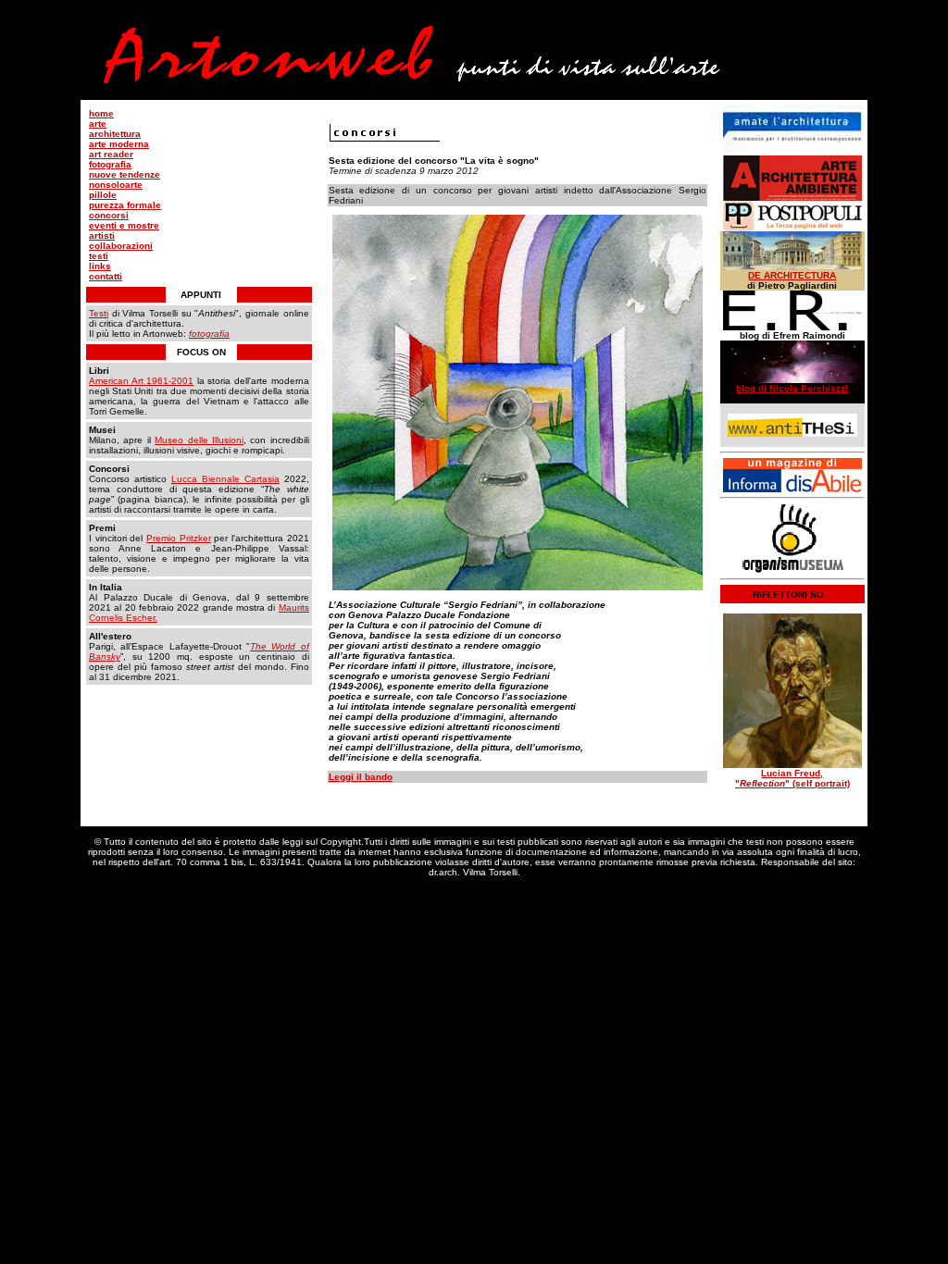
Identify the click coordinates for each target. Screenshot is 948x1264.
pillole (103, 195)
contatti (105, 276)
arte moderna (119, 144)
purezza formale (125, 205)
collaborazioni (121, 246)
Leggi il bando (361, 777)
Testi (98, 313)
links (100, 266)
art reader (111, 154)
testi (98, 256)
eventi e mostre (124, 225)
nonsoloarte (116, 185)
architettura (115, 134)
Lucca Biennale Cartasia (225, 479)
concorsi (109, 215)
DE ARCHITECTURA (792, 275)
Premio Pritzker (178, 538)
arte (97, 123)
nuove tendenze (124, 174)
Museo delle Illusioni (199, 440)
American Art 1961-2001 (141, 381)
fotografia (110, 164)
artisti (102, 235)
